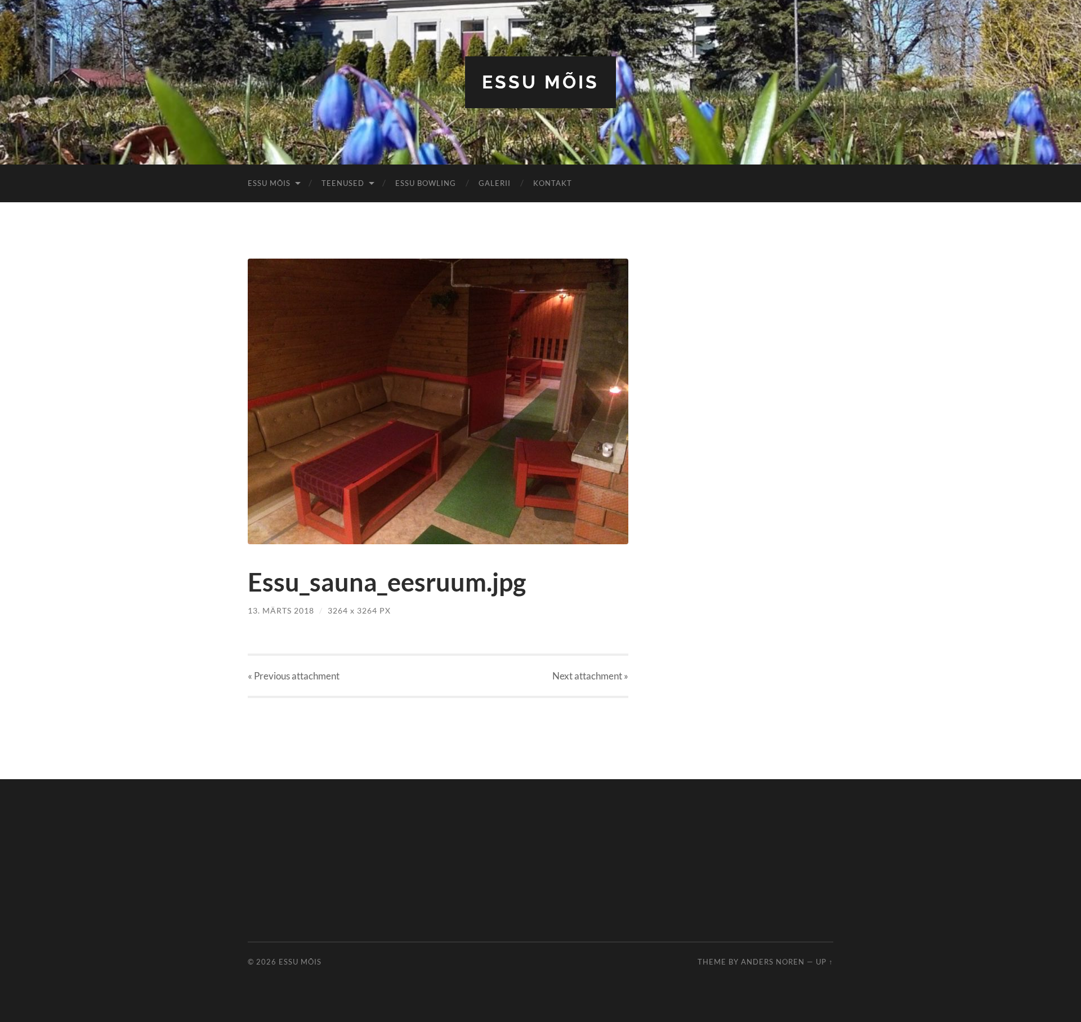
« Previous (294, 676)
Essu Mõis (540, 82)
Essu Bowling (425, 183)
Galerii (495, 183)
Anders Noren (773, 961)
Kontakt (552, 183)
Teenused (342, 183)
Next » (590, 676)
